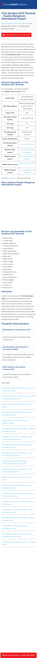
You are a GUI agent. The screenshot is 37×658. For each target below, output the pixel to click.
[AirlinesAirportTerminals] (14, 4)
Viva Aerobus (23, 24)
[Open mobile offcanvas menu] (35, 4)
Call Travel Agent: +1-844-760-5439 (17, 35)
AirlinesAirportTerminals (9, 24)
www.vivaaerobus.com (27, 144)
